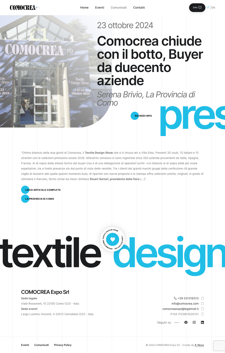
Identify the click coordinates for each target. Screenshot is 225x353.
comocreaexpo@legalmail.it (180, 309)
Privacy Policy (62, 345)
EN (213, 7)
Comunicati (41, 345)
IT (208, 7)
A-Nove (199, 345)
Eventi (25, 345)
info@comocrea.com (185, 303)
